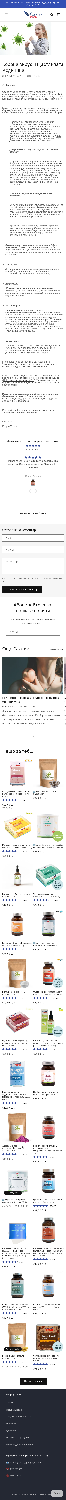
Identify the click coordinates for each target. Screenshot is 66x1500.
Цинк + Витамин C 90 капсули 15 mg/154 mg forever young (47, 1200)
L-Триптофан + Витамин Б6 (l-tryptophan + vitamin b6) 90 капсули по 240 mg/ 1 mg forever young (47, 1149)
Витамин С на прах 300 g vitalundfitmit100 (13, 993)
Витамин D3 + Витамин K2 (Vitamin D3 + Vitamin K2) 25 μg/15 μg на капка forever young (48, 1043)
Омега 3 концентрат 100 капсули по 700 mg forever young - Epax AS (48, 993)
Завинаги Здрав (25, 1494)
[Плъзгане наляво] (26, 736)
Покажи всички (56, 649)
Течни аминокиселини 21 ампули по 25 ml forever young (46, 895)
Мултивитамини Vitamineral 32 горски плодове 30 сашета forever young (16, 1043)
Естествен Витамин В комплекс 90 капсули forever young (17, 944)
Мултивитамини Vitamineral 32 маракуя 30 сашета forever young (17, 846)
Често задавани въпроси (19, 1444)
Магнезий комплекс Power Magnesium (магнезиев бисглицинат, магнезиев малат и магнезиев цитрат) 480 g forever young (16, 1253)
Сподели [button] (10, 85)
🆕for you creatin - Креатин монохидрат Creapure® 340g (14, 1200)
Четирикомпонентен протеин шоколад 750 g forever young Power (47, 1358)
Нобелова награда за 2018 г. (18, 380)
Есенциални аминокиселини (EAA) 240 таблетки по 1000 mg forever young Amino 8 (15, 1306)
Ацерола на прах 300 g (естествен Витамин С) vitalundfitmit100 (13, 1148)
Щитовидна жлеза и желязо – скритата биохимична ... (30, 700)
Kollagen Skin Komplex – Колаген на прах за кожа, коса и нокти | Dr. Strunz (16, 793)
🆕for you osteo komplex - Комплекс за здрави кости (45, 944)
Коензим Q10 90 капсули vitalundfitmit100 (13, 1357)
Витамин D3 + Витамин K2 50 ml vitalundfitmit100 (16, 895)
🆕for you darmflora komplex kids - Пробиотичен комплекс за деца (48, 846)
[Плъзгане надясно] (39, 736)
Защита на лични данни (19, 1416)
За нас (9, 1402)
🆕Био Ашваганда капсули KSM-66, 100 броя (48, 792)
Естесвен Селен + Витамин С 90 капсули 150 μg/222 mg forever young (48, 1306)
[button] (6, 14)
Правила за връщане (17, 1437)
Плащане (11, 1423)
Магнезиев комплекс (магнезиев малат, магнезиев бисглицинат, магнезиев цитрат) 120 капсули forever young (48, 1252)
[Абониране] (56, 632)
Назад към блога (35, 513)
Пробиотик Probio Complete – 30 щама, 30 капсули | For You (47, 1093)
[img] (33, 445)
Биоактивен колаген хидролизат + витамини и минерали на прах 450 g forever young (16, 1095)
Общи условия (14, 1409)
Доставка (11, 1430)
